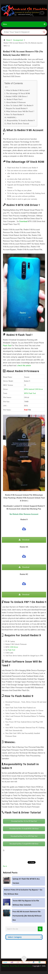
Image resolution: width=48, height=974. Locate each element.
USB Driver (14, 647)
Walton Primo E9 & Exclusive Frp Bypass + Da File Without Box (23, 892)
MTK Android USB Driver (33, 389)
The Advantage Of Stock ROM (18, 93)
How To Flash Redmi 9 (15, 114)
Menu (5, 24)
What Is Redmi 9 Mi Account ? (18, 90)
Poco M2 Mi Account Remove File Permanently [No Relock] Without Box (27, 916)
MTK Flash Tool (30, 393)
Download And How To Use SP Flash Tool (24, 821)
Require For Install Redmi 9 (16, 108)
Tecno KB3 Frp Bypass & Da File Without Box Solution (26, 903)
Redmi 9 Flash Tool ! (14, 99)
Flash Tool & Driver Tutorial (18, 123)
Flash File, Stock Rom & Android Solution (17, 966)
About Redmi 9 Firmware (16, 102)
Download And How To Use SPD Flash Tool (24, 836)
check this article (24, 365)
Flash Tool (7, 345)
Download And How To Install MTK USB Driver (24, 829)
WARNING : (12, 117)
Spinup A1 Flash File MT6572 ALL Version (26, 881)
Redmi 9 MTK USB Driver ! (17, 96)
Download (23, 221)
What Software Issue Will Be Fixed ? (20, 111)
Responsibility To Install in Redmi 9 (21, 120)
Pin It (5, 866)
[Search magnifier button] (44, 32)
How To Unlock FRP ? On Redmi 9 (19, 105)
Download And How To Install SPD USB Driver (24, 844)
